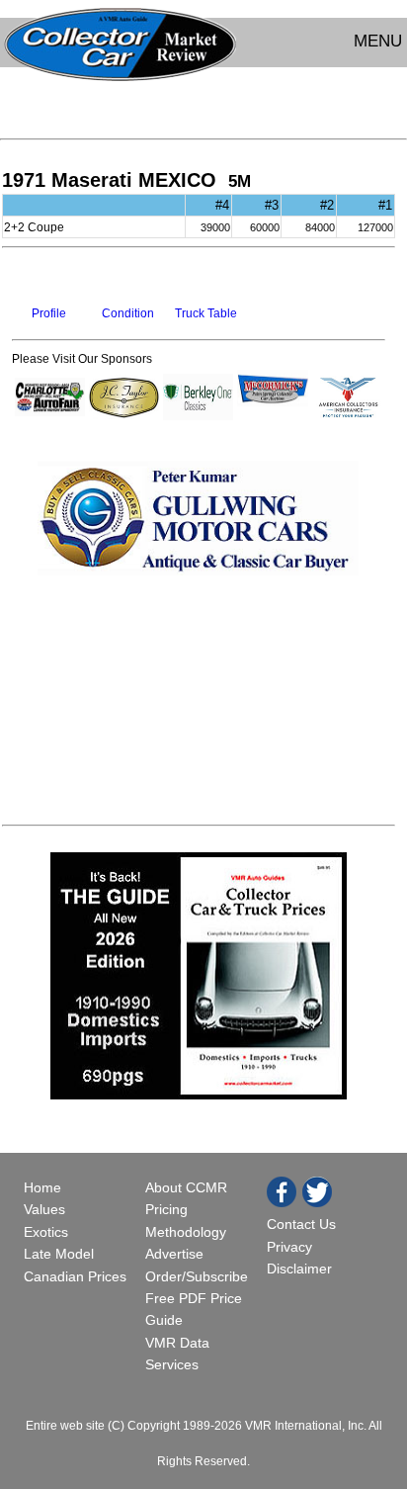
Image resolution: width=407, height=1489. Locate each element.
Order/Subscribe (196, 1276)
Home (44, 1187)
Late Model (59, 1254)
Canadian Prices (75, 1276)
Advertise (174, 1254)
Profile (49, 313)
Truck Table (206, 313)
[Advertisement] (203, 101)
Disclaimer (299, 1268)
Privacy (289, 1247)
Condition (128, 313)
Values (44, 1209)
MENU (378, 41)
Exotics (46, 1232)
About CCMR (186, 1187)
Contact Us (301, 1224)
